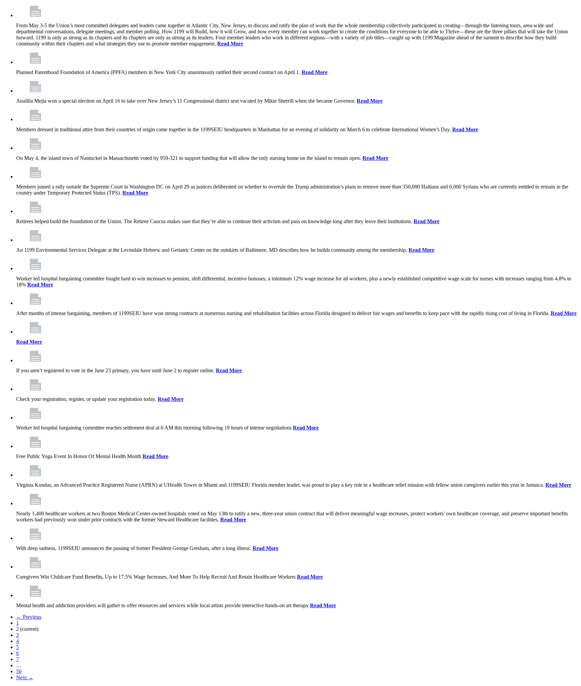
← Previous (28, 617)
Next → (24, 677)
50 (19, 671)
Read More (230, 43)
